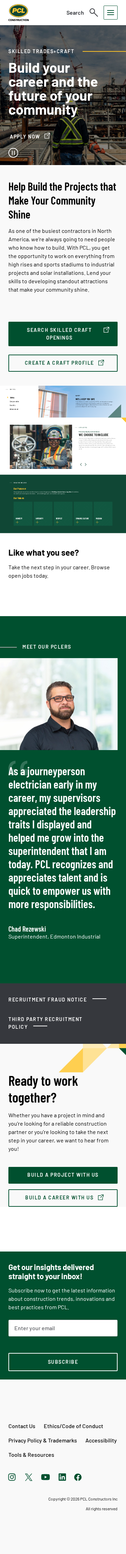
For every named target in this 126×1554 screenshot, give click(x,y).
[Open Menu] (111, 13)
